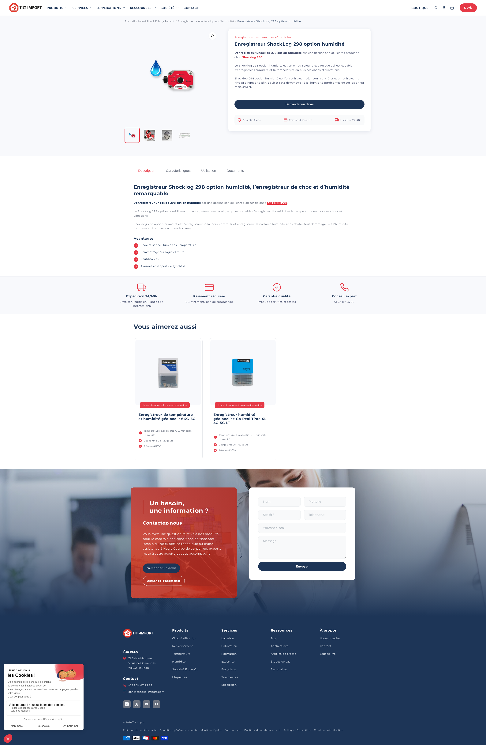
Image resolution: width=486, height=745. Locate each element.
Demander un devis (300, 104)
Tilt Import (139, 722)
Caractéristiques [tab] (178, 171)
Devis (468, 7)
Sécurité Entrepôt (185, 669)
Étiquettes (179, 677)
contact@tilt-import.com (146, 691)
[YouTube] (146, 704)
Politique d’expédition (297, 730)
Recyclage (228, 669)
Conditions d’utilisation (328, 730)
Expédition (229, 684)
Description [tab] (146, 171)
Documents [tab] (235, 171)
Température (181, 653)
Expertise (227, 661)
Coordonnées (233, 730)
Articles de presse (283, 653)
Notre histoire (330, 638)
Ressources (141, 8)
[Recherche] (436, 8)
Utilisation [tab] (208, 171)
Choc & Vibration (184, 638)
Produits (55, 8)
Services (80, 8)
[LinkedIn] (127, 704)
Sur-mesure (229, 677)
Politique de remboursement (262, 730)
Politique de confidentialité (140, 730)
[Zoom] (212, 36)
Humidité (179, 661)
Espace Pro (328, 653)
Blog (274, 638)
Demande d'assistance (164, 581)
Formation (229, 653)
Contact (191, 8)
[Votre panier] (452, 8)
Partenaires (279, 669)
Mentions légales (211, 730)
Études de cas (280, 661)
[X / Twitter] (136, 704)
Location (227, 638)
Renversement (182, 646)
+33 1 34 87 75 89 (140, 685)
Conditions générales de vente (179, 730)
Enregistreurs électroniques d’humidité (262, 37)
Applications (109, 8)
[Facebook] (156, 704)
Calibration (229, 646)
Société (167, 8)
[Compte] (444, 8)
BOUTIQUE (419, 8)
